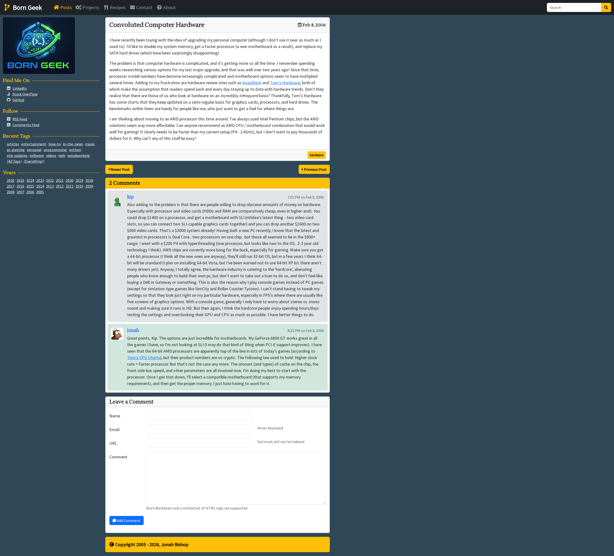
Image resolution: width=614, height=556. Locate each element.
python (75, 149)
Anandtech (251, 82)
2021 (60, 180)
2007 (20, 191)
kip (130, 197)
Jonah (133, 330)
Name (114, 416)
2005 (40, 191)
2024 (30, 180)
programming (55, 149)
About (169, 7)
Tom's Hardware (285, 82)
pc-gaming (16, 149)
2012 (60, 186)
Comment (118, 457)
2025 (20, 180)
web (62, 155)
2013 (50, 186)
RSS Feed (19, 119)
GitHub (18, 99)
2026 (10, 180)
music (90, 144)
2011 (69, 186)
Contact (144, 7)
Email (114, 429)
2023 (40, 180)
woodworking (78, 155)
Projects (90, 7)
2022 (50, 180)
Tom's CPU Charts (143, 357)
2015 (30, 186)
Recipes (117, 7)
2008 (10, 191)
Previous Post (315, 169)
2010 (79, 186)
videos (51, 155)
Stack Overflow (24, 94)
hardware (317, 155)
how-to (54, 144)
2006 (30, 191)
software (37, 155)
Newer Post (120, 169)
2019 (79, 180)
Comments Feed (25, 124)
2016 (20, 186)
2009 (89, 186)
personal (34, 149)
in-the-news (73, 144)
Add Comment (128, 520)
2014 (40, 186)
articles (13, 144)
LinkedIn (19, 88)
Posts (65, 7)
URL (113, 443)
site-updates (17, 155)
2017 (10, 186)
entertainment (33, 144)
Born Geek (26, 7)
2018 (89, 180)
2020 (69, 180)
